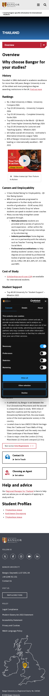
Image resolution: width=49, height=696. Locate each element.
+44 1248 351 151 (9, 577)
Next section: (17, 446)
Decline (24, 393)
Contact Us (7, 581)
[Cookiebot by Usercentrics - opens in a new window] (30, 301)
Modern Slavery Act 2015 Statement (17, 615)
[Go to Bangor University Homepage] (10, 4)
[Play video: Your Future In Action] (24, 161)
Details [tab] (24, 308)
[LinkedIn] (37, 556)
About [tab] (40, 308)
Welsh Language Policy (12, 631)
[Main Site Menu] (38, 5)
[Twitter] (5, 556)
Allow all (24, 378)
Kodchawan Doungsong (15, 513)
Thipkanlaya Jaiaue (13, 510)
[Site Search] (44, 5)
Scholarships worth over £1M (19, 276)
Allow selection (24, 385)
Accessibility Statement (12, 620)
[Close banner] (45, 301)
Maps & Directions (14, 595)
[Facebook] (13, 556)
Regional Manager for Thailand (20, 491)
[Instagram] (21, 556)
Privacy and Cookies (11, 625)
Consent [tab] (8, 308)
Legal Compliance (10, 609)
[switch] (43, 353)
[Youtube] (29, 556)
